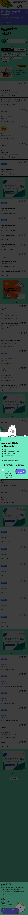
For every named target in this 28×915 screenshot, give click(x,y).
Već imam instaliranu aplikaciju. (8, 471)
